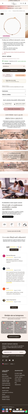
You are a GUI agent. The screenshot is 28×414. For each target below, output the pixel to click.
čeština (11, 364)
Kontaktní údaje (18, 373)
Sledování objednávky (20, 375)
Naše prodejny (5, 376)
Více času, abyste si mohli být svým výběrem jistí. (14, 146)
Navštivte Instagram (14, 336)
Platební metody (6, 399)
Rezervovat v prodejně (20, 75)
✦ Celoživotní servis (14, 132)
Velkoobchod (18, 384)
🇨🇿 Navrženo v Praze (14, 164)
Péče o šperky (18, 379)
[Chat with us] (26, 411)
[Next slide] (26, 25)
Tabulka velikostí (18, 377)
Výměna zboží (5, 390)
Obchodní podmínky (6, 378)
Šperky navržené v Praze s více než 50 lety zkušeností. (14, 167)
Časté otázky (18, 381)
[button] (2, 3)
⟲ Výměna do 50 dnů (14, 143)
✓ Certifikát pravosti (14, 153)
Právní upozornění (6, 385)
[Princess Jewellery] (14, 3)
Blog (16, 382)
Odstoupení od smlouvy (7, 392)
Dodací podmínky (6, 383)
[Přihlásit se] (23, 3)
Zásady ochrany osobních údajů (5, 380)
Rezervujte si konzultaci (14, 109)
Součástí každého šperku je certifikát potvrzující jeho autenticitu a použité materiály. (14, 156)
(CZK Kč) (6, 364)
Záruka (3, 394)
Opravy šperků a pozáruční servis (6, 397)
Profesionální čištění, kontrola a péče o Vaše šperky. (14, 135)
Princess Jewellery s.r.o (9, 407)
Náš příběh (4, 374)
